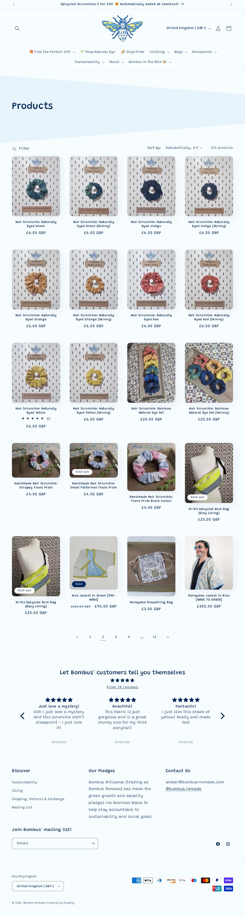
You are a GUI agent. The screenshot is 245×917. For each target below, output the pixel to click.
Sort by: (154, 148)
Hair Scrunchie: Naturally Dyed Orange (36, 317)
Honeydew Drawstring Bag (151, 602)
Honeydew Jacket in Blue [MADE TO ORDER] (209, 597)
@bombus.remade (183, 789)
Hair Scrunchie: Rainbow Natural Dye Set (151, 410)
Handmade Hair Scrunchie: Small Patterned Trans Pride (93, 485)
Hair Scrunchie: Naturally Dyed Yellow (36, 410)
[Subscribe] (92, 843)
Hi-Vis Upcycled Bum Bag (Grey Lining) (209, 511)
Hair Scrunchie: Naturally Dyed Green (36, 224)
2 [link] (103, 637)
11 (154, 637)
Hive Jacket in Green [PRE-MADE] (94, 597)
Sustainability (24, 782)
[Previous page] (77, 637)
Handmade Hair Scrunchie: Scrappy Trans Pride (35, 485)
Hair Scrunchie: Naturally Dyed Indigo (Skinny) (209, 224)
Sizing (17, 791)
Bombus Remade (34, 903)
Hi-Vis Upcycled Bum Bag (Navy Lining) (36, 604)
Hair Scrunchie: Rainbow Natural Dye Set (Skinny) (209, 410)
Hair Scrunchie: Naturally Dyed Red (151, 317)
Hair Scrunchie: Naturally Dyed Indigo (151, 224)
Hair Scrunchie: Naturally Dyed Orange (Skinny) (93, 317)
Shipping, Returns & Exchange (38, 799)
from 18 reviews (122, 687)
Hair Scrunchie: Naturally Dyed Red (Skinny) (209, 317)
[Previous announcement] (13, 4)
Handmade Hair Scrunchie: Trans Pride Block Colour (151, 499)
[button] (17, 28)
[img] (122, 680)
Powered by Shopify (60, 903)
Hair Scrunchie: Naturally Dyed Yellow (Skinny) (93, 410)
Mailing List (22, 807)
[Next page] (167, 637)
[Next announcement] (231, 4)
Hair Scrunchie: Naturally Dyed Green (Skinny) (93, 224)
